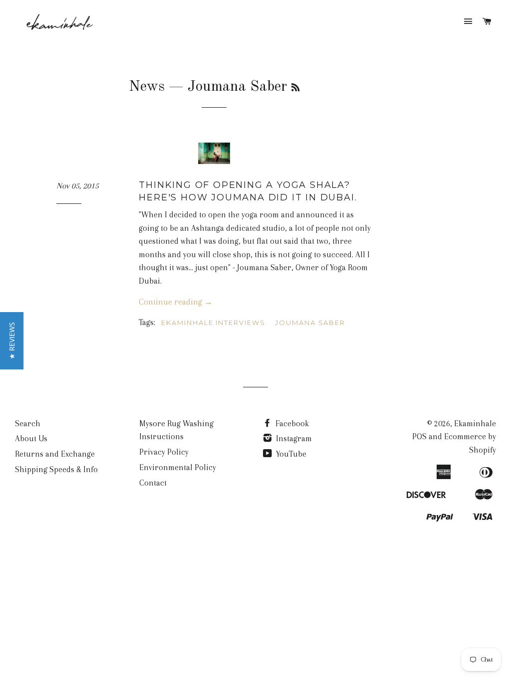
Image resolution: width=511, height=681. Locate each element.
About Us (31, 438)
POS (419, 436)
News (147, 86)
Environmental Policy (177, 467)
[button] (11, 340)
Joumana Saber (310, 323)
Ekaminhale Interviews (213, 323)
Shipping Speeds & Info (56, 469)
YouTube (290, 454)
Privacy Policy (164, 452)
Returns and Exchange (55, 454)
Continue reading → (176, 302)
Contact (153, 483)
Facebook (291, 423)
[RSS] (295, 88)
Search (27, 423)
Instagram (293, 438)
